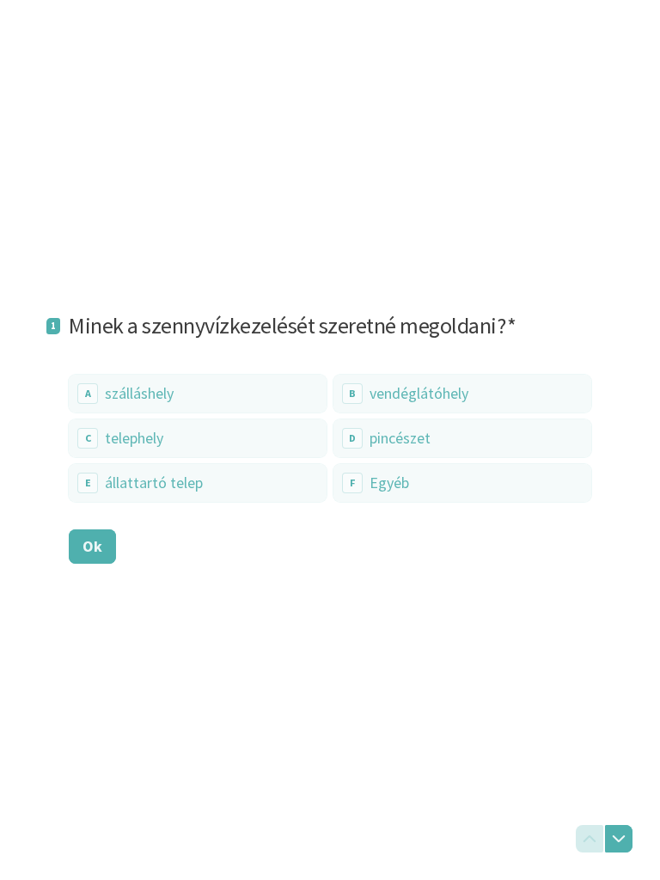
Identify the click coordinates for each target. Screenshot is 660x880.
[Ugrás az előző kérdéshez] (589, 838)
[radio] (198, 393)
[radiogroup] (330, 438)
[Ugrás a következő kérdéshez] (618, 838)
